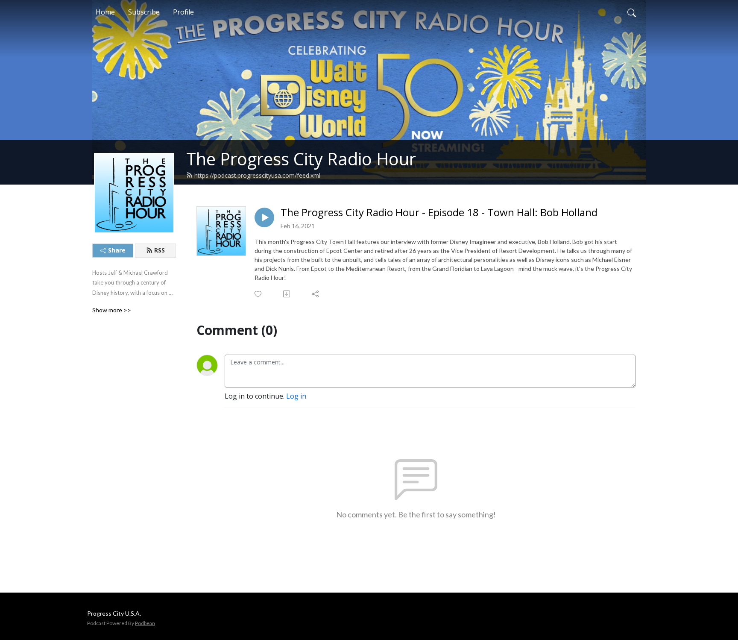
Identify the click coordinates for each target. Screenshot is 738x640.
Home (105, 12)
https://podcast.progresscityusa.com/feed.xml (257, 175)
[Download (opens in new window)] (287, 294)
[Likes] (259, 294)
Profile (183, 12)
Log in (296, 396)
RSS (159, 250)
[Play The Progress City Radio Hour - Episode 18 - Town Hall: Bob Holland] (264, 217)
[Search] (631, 12)
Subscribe (144, 12)
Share (117, 250)
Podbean (145, 623)
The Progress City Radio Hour (301, 158)
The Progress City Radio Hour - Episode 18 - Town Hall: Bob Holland (439, 212)
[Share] (316, 294)
